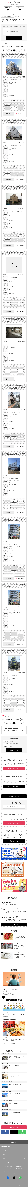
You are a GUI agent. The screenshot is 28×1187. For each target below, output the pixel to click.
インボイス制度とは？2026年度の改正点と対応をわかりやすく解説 (13, 1015)
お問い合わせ (21, 1171)
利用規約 (7, 1166)
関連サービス (6, 1162)
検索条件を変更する (14, 37)
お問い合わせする (14, 768)
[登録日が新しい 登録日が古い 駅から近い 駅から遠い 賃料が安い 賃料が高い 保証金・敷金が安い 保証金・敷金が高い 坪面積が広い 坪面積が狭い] (11, 47)
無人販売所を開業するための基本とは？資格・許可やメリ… (19, 947)
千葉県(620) (14, 730)
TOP (2, 14)
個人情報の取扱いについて (10, 1171)
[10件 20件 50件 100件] (22, 47)
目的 (4, 1154)
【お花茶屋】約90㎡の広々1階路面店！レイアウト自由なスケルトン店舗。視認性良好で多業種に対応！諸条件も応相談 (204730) (13, 387)
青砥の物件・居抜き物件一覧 (7, 16)
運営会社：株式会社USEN (16, 1166)
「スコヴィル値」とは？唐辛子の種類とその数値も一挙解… (19, 937)
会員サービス (6, 1158)
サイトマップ (14, 1173)
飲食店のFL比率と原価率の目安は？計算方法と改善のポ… (19, 956)
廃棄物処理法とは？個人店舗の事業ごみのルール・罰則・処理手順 (14, 1039)
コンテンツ (5, 1150)
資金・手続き (13, 1018)
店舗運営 (12, 1043)
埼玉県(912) (21, 730)
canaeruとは (9, 1168)
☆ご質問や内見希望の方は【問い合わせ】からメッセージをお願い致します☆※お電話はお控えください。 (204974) (13, 319)
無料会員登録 (14, 1127)
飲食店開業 (12, 994)
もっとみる (23, 962)
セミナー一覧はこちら (14, 924)
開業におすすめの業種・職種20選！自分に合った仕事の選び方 (14, 990)
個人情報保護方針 (17, 1168)
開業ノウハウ (6, 994)
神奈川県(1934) (7, 730)
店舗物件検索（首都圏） (10, 14)
